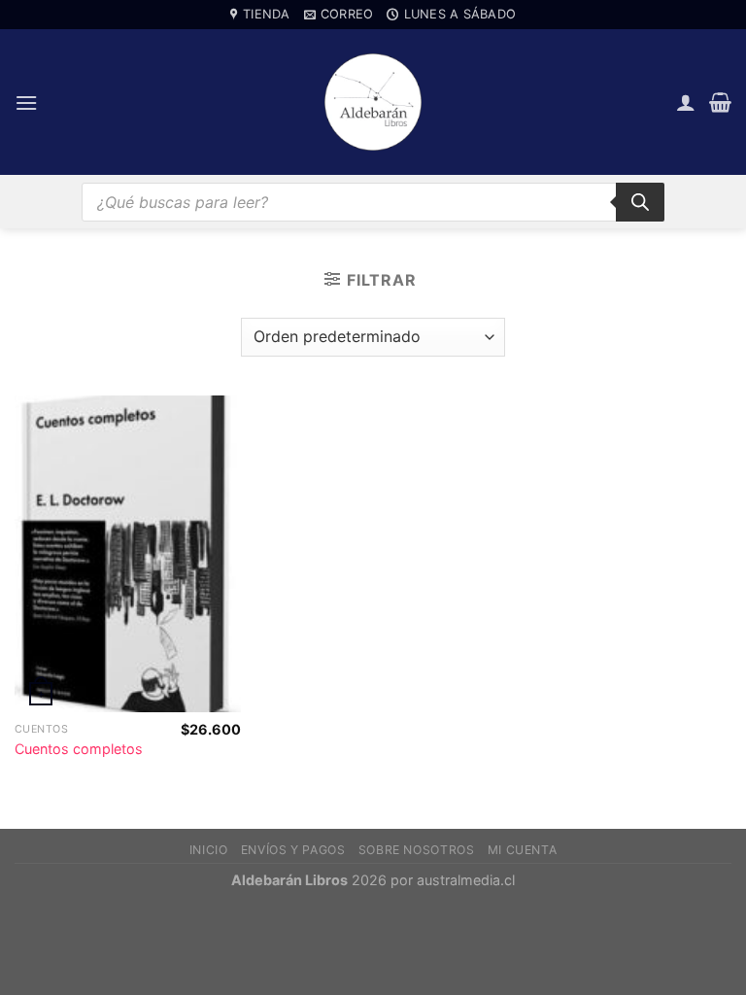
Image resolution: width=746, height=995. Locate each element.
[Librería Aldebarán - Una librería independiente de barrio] (373, 102)
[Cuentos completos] (128, 553)
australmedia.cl (466, 880)
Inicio (208, 849)
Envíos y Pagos (293, 849)
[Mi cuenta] (685, 102)
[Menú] (26, 102)
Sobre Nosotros (416, 849)
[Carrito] (720, 102)
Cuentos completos (79, 748)
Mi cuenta (523, 849)
